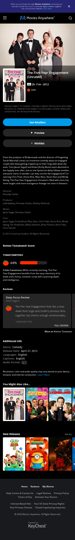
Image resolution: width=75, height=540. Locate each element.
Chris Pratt (44, 221)
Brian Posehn (47, 224)
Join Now (48, 8)
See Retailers (37, 122)
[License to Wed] (60, 404)
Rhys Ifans (33, 221)
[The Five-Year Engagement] (14, 404)
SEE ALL (68, 434)
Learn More (44, 374)
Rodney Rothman (41, 203)
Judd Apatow (9, 203)
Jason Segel (8, 212)
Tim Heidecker (17, 224)
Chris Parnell (9, 227)
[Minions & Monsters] (37, 454)
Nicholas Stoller (11, 194)
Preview (39, 133)
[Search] (70, 18)
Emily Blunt (21, 221)
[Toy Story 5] (14, 454)
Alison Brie (55, 221)
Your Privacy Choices (21, 507)
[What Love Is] (37, 404)
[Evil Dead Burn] (60, 454)
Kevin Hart (61, 224)
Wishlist (39, 143)
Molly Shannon (32, 224)
